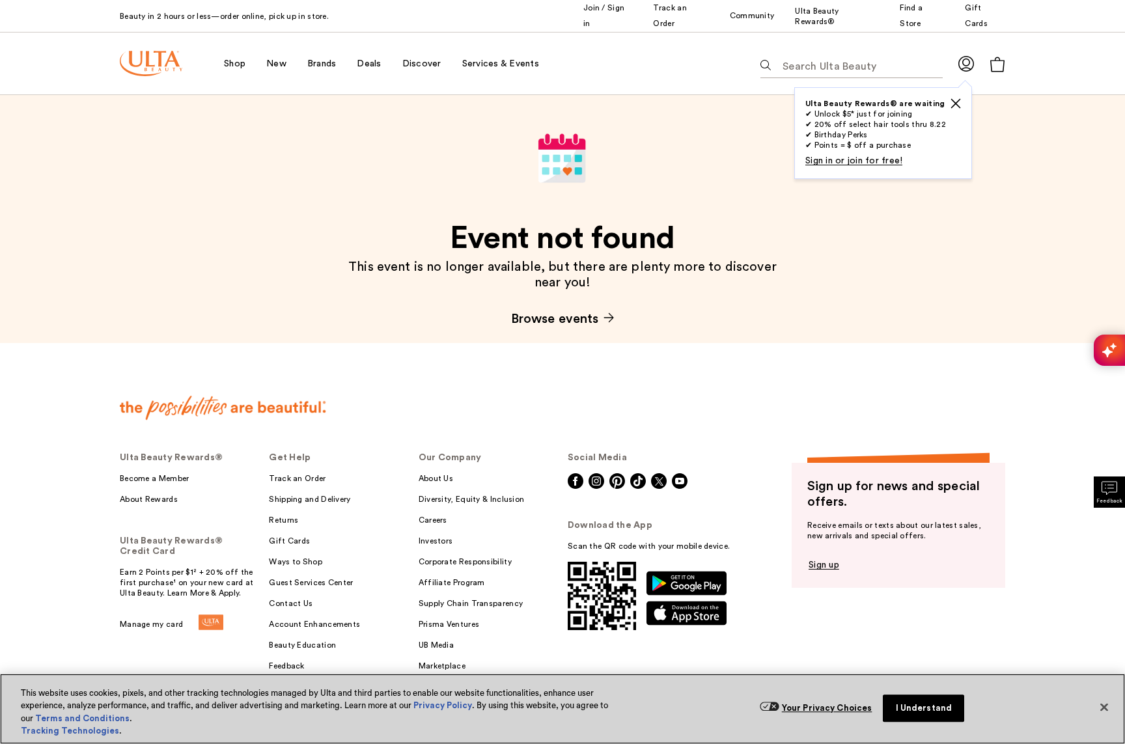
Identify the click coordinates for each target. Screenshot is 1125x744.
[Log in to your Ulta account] (966, 63)
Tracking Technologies (70, 730)
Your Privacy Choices (827, 708)
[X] (956, 103)
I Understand (924, 708)
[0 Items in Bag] (997, 64)
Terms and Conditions (82, 718)
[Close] (1104, 707)
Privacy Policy (442, 705)
